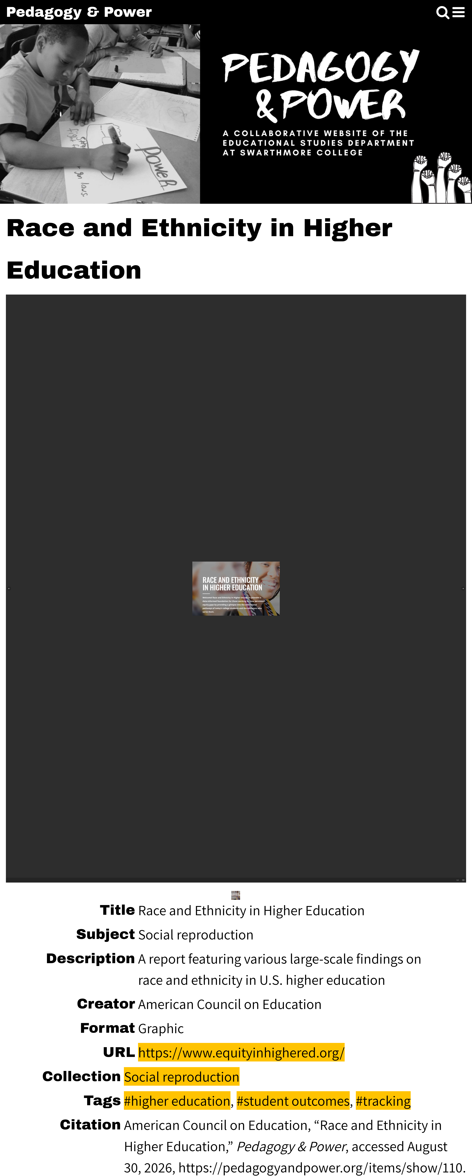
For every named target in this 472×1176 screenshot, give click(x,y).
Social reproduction (182, 1076)
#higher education (177, 1100)
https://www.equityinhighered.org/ (241, 1052)
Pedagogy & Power (79, 12)
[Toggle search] (443, 12)
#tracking (383, 1100)
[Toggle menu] (458, 12)
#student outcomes (293, 1100)
